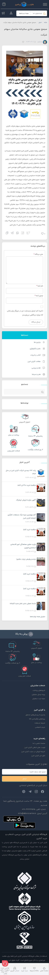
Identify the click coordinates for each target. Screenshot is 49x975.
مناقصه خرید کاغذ (29, 529)
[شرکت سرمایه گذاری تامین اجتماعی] (24, 882)
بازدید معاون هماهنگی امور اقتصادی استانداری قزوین (23, 546)
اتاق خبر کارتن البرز (38, 756)
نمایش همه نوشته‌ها (37, 617)
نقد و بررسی (36, 368)
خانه (45, 22)
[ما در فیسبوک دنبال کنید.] (42, 792)
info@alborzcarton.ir (27, 813)
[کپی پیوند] (7, 233)
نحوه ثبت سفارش (38, 699)
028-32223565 (28, 809)
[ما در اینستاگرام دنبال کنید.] (36, 792)
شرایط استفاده (40, 723)
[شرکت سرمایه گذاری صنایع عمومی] (24, 901)
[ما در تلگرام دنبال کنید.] (30, 792)
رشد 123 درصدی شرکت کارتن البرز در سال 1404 (21, 472)
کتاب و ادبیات (35, 355)
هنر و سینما (36, 374)
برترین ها (37, 342)
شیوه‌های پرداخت (39, 690)
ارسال (24, 779)
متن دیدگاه (38, 254)
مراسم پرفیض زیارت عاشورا (26, 559)
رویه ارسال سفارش (38, 694)
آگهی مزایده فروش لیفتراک (26, 500)
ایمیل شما (39, 296)
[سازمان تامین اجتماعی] (24, 921)
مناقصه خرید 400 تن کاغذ (27, 485)
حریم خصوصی (40, 727)
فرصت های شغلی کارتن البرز (34, 747)
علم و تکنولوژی (35, 349)
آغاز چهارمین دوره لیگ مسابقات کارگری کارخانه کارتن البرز (22, 516)
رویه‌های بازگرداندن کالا (37, 719)
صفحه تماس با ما (39, 743)
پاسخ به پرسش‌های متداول (35, 715)
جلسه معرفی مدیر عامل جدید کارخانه (23, 603)
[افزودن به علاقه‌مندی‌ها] (23, 42)
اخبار (40, 22)
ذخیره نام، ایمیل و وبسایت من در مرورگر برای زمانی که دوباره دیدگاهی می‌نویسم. (25, 313)
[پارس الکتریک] (24, 940)
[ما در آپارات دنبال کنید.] (24, 792)
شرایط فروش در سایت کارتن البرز (33, 751)
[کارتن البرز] (24, 4)
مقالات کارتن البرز (34, 361)
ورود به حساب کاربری (11, 13)
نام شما (40, 286)
